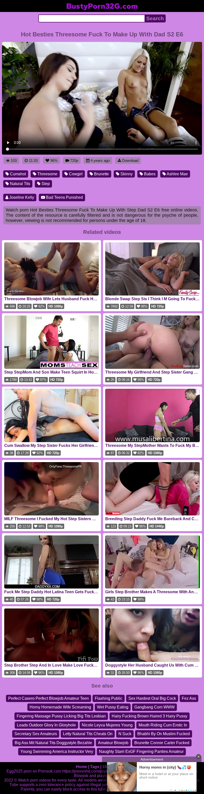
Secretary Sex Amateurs (35, 734)
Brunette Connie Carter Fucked (161, 743)
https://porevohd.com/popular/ (88, 771)
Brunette (101, 174)
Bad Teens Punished (64, 197)
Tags (94, 767)
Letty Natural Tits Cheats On (87, 734)
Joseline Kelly (21, 197)
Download (130, 160)
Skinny (126, 174)
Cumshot (17, 174)
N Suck (124, 734)
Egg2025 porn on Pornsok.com (33, 771)
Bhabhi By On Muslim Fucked (163, 734)
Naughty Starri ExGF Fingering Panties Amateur (141, 751)
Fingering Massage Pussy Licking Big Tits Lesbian (61, 716)
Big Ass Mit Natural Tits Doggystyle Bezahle (53, 743)
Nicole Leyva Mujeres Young (107, 725)
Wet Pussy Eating (112, 707)
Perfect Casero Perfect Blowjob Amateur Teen (48, 698)
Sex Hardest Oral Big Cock (152, 698)
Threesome (46, 174)
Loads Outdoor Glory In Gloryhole (46, 725)
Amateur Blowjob (113, 743)
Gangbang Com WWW (154, 707)
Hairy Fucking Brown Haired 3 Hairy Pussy (149, 716)
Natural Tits (19, 184)
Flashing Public (108, 698)
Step (45, 184)
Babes (149, 174)
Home (81, 767)
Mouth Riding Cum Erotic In (163, 725)
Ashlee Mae (177, 174)
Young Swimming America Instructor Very (56, 751)
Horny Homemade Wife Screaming (60, 707)
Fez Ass (189, 698)
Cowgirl (75, 174)
